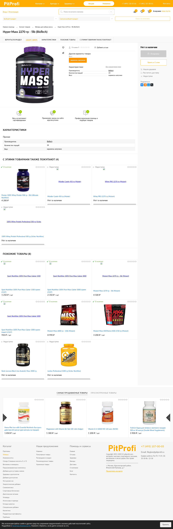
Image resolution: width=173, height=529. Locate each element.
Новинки (39, 451)
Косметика (6, 510)
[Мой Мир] (148, 84)
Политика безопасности (21, 526)
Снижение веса (8, 487)
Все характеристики (113, 67)
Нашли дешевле (149, 69)
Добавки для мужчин (10, 478)
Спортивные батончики (11, 491)
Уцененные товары (42, 464)
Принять (165, 524)
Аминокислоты (8, 458)
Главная (72, 451)
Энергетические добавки (11, 484)
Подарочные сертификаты (12, 514)
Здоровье (73, 458)
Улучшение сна (8, 481)
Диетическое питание (10, 494)
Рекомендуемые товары (44, 461)
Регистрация (13, 12)
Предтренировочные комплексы (14, 468)
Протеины (6, 451)
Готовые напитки (8, 504)
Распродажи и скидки (43, 458)
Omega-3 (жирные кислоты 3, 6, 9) (15, 461)
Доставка (73, 464)
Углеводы (6, 497)
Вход (5, 12)
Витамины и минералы (10, 464)
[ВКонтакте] (142, 84)
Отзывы (72, 454)
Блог (71, 471)
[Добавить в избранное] (63, 48)
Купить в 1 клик (154, 62)
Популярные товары (43, 454)
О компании (74, 468)
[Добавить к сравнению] (63, 53)
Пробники (6, 517)
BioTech (111, 71)
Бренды (72, 461)
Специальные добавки (10, 507)
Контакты (166, 3)
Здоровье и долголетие (11, 474)
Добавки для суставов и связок (13, 471)
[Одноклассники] (145, 84)
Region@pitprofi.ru (155, 452)
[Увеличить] (34, 75)
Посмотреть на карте (114, 471)
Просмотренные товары (103, 393)
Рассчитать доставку (151, 73)
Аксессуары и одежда (10, 501)
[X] (151, 84)
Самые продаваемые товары (72, 393)
